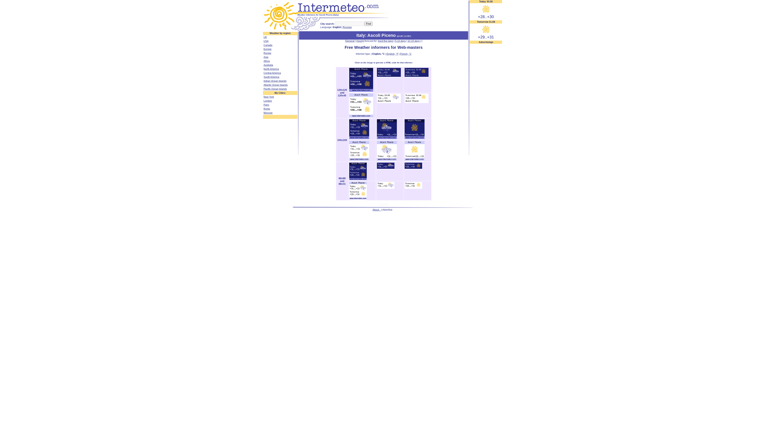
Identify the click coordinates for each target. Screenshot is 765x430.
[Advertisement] (486, 103)
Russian (347, 27)
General (350, 41)
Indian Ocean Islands (275, 81)
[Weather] (280, 30)
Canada (268, 45)
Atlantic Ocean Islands (276, 85)
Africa (267, 61)
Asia (266, 57)
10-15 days (414, 41)
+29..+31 (486, 37)
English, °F (392, 54)
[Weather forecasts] (344, 13)
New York (269, 97)
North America (271, 69)
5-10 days (400, 41)
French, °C (406, 54)
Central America (272, 73)
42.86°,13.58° (403, 36)
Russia (267, 53)
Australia (268, 65)
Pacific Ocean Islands (275, 89)
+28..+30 (486, 17)
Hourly (360, 41)
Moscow (268, 112)
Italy (360, 35)
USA (266, 41)
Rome (267, 109)
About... (377, 209)
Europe (268, 49)
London (268, 101)
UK (265, 37)
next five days (386, 41)
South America (271, 77)
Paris (266, 105)
